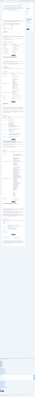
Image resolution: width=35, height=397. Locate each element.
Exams (27, 13)
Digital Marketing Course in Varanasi (6, 237)
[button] (21, 1)
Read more (20, 393)
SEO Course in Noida (16, 236)
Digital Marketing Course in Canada (17, 237)
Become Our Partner (23, 394)
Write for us (19, 394)
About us (13, 394)
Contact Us (16, 394)
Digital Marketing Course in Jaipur (6, 236)
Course (27, 25)
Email (27, 26)
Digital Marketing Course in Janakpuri (6, 238)
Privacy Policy (10, 394)
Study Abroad (28, 14)
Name (27, 24)
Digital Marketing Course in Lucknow (17, 238)
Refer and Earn (27, 394)
